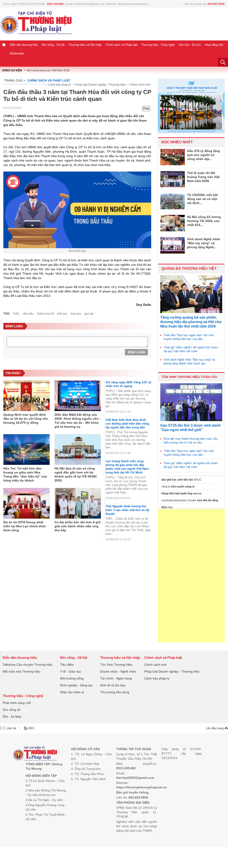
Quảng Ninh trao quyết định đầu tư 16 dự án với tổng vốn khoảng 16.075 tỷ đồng (25, 418)
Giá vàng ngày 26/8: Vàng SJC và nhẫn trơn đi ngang (128, 384)
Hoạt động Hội (214, 44)
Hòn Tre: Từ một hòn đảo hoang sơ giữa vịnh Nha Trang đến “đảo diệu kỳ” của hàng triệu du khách (25, 474)
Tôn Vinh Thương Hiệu (116, 664)
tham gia (76, 313)
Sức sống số (11, 709)
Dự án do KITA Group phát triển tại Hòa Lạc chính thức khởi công (24, 526)
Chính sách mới (140, 84)
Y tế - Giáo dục (70, 671)
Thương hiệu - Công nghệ (158, 44)
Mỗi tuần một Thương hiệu (21, 671)
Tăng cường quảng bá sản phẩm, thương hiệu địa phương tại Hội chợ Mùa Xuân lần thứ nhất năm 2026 (191, 322)
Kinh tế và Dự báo (113, 685)
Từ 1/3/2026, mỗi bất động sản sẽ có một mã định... (202, 199)
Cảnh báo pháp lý (59, 84)
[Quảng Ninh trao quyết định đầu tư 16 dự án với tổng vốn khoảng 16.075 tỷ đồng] (26, 396)
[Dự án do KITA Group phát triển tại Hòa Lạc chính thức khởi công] (26, 503)
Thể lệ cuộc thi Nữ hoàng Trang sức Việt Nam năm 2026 (203, 177)
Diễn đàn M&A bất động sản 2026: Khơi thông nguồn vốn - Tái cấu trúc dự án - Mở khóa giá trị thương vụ (78, 420)
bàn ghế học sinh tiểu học (177, 479)
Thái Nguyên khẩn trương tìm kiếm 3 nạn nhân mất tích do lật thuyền (127, 510)
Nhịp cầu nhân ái (72, 692)
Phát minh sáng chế (17, 703)
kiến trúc (62, 313)
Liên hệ (11, 728)
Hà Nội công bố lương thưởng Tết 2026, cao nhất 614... (204, 221)
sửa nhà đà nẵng (207, 500)
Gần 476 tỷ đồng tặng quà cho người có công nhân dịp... (203, 155)
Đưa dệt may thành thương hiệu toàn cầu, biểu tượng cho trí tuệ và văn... (191, 440)
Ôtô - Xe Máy (12, 716)
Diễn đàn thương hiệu (24, 44)
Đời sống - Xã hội (53, 44)
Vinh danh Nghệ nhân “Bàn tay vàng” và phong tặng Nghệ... (203, 243)
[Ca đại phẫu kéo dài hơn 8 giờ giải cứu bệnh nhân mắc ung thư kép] (78, 503)
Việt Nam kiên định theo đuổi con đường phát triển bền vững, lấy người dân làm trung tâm (128, 423)
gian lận (89, 313)
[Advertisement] (191, 575)
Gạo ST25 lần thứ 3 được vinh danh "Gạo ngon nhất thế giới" (190, 428)
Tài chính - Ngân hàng (116, 678)
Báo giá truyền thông (132, 792)
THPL (16, 313)
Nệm (164, 507)
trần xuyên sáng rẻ (183, 486)
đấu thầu (28, 313)
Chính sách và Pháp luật (121, 44)
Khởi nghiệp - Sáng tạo (76, 685)
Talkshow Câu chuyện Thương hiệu (28, 664)
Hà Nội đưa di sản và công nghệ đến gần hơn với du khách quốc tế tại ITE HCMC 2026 (76, 474)
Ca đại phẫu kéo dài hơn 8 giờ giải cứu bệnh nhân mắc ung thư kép (78, 526)
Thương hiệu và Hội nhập (85, 44)
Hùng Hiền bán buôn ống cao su (181, 493)
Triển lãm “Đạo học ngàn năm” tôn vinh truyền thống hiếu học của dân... (189, 337)
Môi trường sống (71, 678)
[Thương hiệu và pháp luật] (35, 754)
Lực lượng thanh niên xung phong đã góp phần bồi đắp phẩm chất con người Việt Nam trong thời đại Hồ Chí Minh (127, 466)
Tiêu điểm (67, 664)
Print (146, 108)
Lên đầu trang (215, 728)
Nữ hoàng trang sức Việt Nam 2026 (48, 70)
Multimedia (17, 53)
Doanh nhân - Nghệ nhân (118, 671)
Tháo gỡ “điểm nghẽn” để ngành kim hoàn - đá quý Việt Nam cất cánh (191, 349)
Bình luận (136, 352)
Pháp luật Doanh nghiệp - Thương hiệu (100, 84)
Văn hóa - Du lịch (190, 44)
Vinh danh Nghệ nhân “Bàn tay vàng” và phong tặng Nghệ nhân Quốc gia (189, 361)
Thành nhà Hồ (45, 313)
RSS (31, 728)
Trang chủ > (14, 80)
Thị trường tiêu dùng (114, 692)
